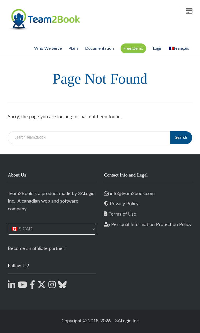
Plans (73, 48)
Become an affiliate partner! (37, 248)
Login (157, 48)
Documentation (99, 48)
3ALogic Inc (127, 321)
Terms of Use (122, 214)
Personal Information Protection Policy (150, 224)
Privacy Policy (124, 204)
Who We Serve (48, 48)
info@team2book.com (132, 193)
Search (181, 138)
